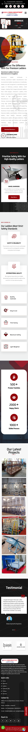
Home (4, 681)
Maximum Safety (15, 335)
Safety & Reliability (14, 243)
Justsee (20, 730)
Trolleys (4, 691)
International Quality (14, 273)
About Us (5, 683)
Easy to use (13, 311)
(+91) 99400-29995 (11, 135)
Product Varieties (14, 388)
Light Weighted (14, 347)
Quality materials (13, 298)
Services (5, 693)
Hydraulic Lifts (6, 688)
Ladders (5, 686)
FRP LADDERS (14, 186)
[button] (12, 630)
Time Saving (14, 323)
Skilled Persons (14, 428)
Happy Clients (14, 408)
